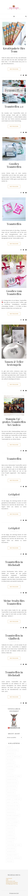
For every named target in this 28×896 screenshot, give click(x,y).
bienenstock (11, 763)
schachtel (10, 828)
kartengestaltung (13, 805)
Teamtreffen (14, 224)
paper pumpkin (11, 818)
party (9, 822)
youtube (9, 861)
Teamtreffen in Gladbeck (14, 637)
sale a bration (11, 825)
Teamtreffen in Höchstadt (14, 563)
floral (14, 789)
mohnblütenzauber (13, 815)
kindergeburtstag (12, 809)
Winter (9, 858)
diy (8, 789)
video (18, 845)
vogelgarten (11, 848)
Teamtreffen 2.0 (14, 106)
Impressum (9, 878)
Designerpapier (11, 786)
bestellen (10, 759)
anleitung (17, 756)
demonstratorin (12, 782)
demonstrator (11, 779)
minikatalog (11, 812)
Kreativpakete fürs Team (14, 50)
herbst (9, 799)
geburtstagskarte (13, 795)
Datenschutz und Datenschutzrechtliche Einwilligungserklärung (12, 882)
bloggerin (10, 766)
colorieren (10, 769)
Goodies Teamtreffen (14, 165)
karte (8, 802)
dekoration (10, 776)
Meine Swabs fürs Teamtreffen (14, 602)
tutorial (10, 841)
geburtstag (10, 792)
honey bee (17, 799)
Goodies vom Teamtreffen (14, 292)
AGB (7, 880)
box (17, 766)
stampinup (10, 832)
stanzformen (11, 838)
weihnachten (11, 851)
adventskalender (12, 750)
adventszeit (11, 753)
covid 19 (9, 773)
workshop (17, 858)
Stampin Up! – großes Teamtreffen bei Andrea (14, 421)
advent (9, 746)
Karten (15, 802)
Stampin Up (10, 835)
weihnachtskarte (12, 854)
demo (18, 776)
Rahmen (15, 822)
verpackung (10, 845)
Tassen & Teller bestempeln (14, 363)
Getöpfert (14, 494)
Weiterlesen (14, 69)
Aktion (9, 756)
